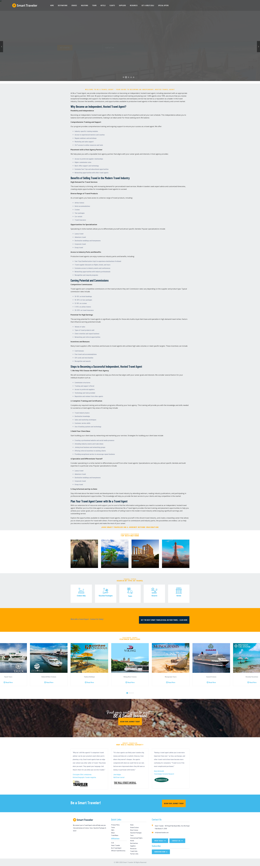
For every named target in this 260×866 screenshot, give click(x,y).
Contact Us (176, 841)
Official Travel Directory (118, 851)
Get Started (78, 48)
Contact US (95, 48)
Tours (132, 835)
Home (52, 5)
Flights (112, 5)
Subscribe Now (159, 852)
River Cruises (134, 830)
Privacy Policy (115, 825)
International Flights (136, 838)
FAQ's (112, 830)
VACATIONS (84, 5)
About (113, 833)
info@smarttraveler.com (161, 832)
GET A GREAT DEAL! (148, 5)
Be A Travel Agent (116, 848)
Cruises (74, 5)
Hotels (132, 840)
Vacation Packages (136, 833)
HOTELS (103, 5)
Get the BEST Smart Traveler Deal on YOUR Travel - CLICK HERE (164, 620)
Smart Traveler (115, 845)
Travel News (114, 835)
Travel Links (133, 851)
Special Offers (163, 5)
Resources (134, 5)
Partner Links (134, 854)
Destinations (62, 5)
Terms (113, 827)
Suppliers (122, 5)
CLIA (112, 843)
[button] (127, 693)
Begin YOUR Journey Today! (130, 721)
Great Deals (159, 841)
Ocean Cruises (134, 827)
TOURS (94, 5)
